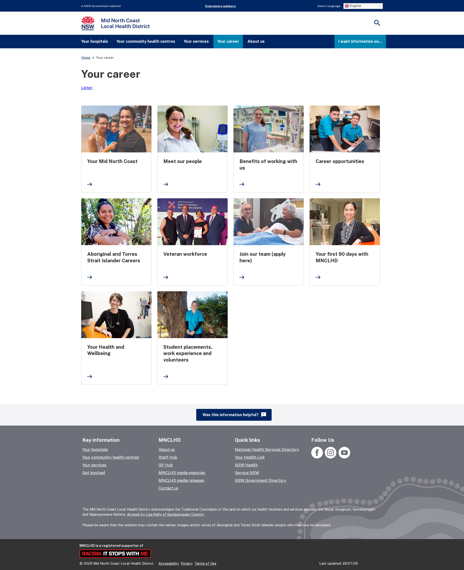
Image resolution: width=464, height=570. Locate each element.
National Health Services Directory (267, 449)
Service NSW (247, 472)
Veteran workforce (185, 254)
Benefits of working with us (268, 164)
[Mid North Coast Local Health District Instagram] (331, 457)
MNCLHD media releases (181, 480)
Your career (228, 41)
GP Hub (166, 465)
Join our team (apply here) (262, 257)
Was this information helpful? (235, 415)
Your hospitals (94, 41)
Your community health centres (145, 41)
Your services (196, 41)
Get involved (93, 472)
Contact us (168, 488)
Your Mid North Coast (112, 161)
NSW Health (246, 465)
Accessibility (169, 563)
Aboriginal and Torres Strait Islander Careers (113, 257)
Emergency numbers (220, 6)
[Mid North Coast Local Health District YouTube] (343, 457)
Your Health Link (250, 457)
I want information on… (360, 41)
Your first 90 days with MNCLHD (342, 257)
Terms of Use (205, 563)
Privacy (187, 563)
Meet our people (182, 161)
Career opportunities (340, 161)
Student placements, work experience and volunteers (187, 353)
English (355, 6)
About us (256, 41)
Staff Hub (168, 457)
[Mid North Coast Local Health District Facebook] (317, 457)
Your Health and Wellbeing (105, 350)
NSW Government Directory (260, 480)
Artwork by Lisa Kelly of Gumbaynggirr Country (165, 514)
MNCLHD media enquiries (182, 472)
